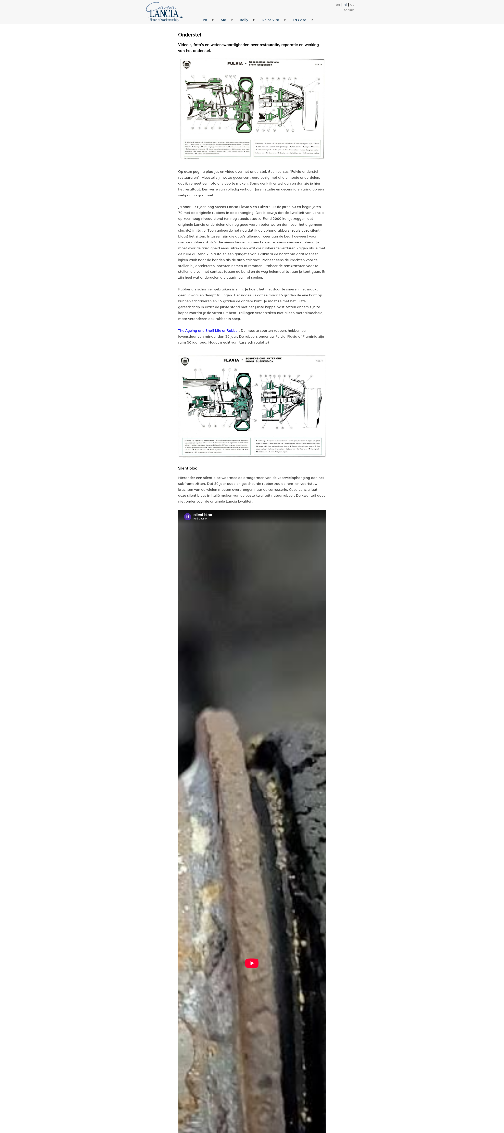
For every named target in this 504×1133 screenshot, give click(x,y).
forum (349, 9)
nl (345, 4)
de (352, 4)
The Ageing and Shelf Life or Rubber (208, 330)
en (338, 4)
